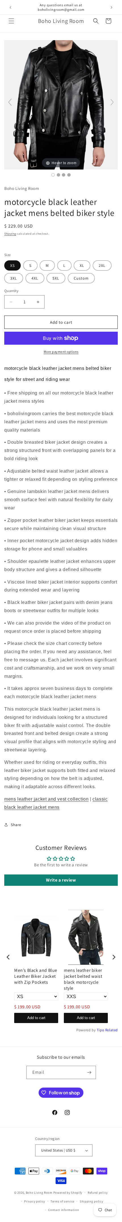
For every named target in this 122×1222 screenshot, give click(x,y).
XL (82, 265)
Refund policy (98, 1193)
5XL (55, 278)
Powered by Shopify (68, 1193)
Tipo (100, 1030)
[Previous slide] (10, 102)
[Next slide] (112, 102)
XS (12, 265)
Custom (81, 278)
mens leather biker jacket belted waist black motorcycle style (83, 979)
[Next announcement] (111, 7)
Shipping (10, 233)
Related (111, 1030)
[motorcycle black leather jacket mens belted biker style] (53, 175)
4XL (34, 278)
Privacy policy (34, 1201)
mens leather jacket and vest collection (46, 799)
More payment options (61, 352)
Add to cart (36, 1018)
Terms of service (62, 1201)
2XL (102, 265)
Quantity (11, 290)
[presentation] (8, 957)
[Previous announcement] (10, 7)
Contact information (63, 1210)
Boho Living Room (39, 1193)
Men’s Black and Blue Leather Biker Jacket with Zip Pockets (35, 976)
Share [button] (16, 824)
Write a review (61, 880)
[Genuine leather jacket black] (69, 175)
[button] (11, 21)
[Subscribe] (89, 1072)
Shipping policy (91, 1201)
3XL (13, 278)
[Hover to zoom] (61, 104)
